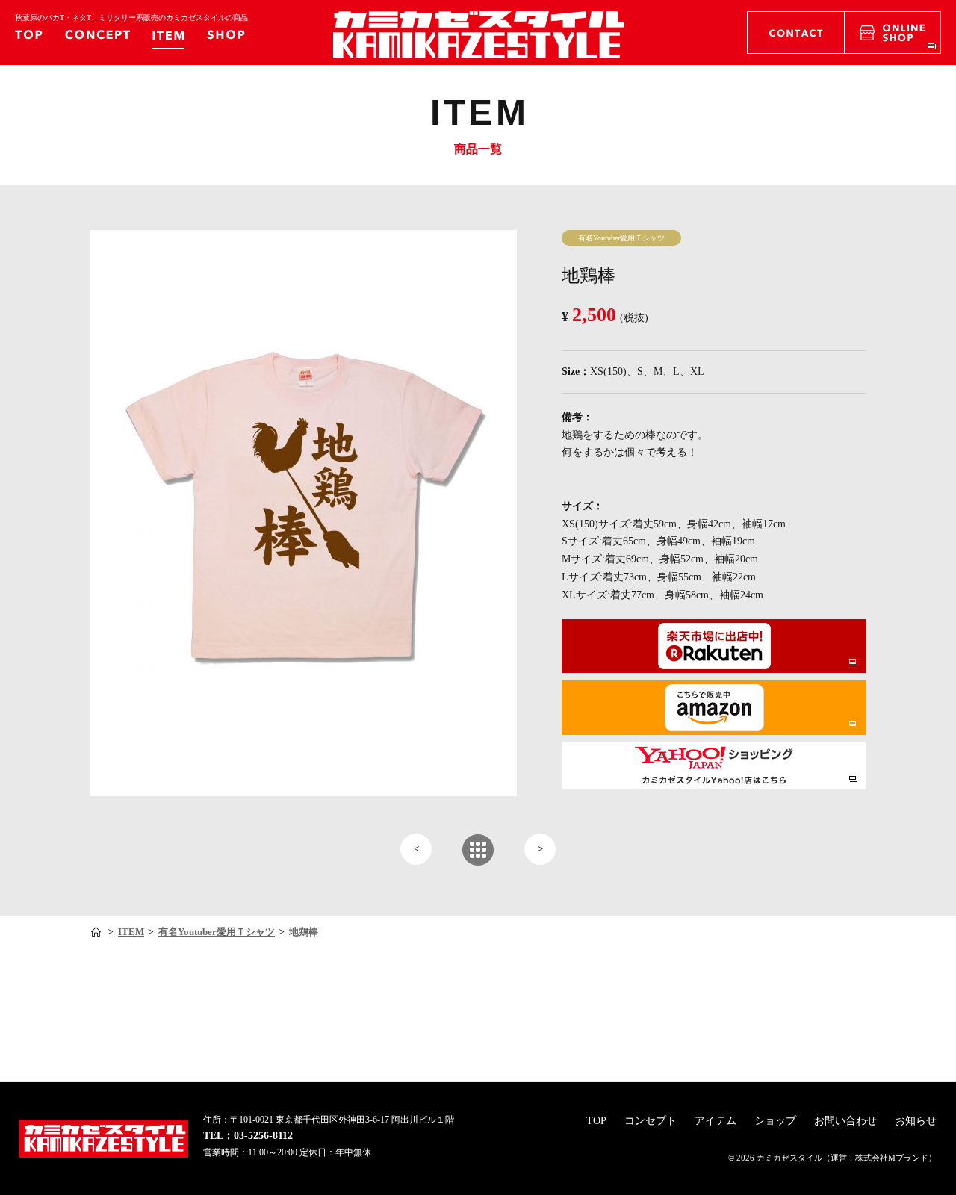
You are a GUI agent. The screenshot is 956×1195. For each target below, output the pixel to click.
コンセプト (650, 1120)
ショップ (775, 1120)
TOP (596, 1120)
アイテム (715, 1120)
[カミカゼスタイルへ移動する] (97, 932)
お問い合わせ (845, 1120)
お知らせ (916, 1120)
